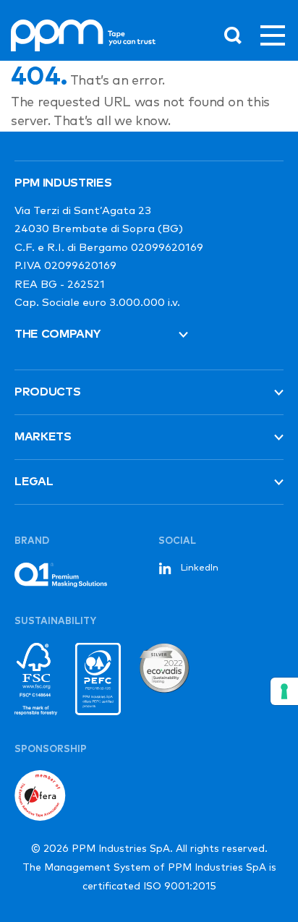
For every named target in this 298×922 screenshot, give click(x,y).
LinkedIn (199, 568)
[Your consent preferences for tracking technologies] (284, 691)
